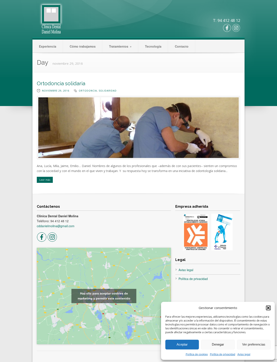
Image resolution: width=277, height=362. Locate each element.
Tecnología (153, 46)
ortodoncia (88, 90)
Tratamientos (120, 46)
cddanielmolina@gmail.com (55, 226)
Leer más (44, 179)
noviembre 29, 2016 (55, 90)
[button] (268, 308)
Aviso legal (243, 354)
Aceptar (182, 344)
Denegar (218, 344)
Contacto (181, 46)
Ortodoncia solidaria (61, 83)
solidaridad (108, 90)
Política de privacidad (222, 354)
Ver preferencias (253, 344)
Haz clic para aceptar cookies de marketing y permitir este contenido (104, 296)
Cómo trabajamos (83, 46)
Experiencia (47, 46)
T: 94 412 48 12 (226, 20)
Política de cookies (197, 354)
